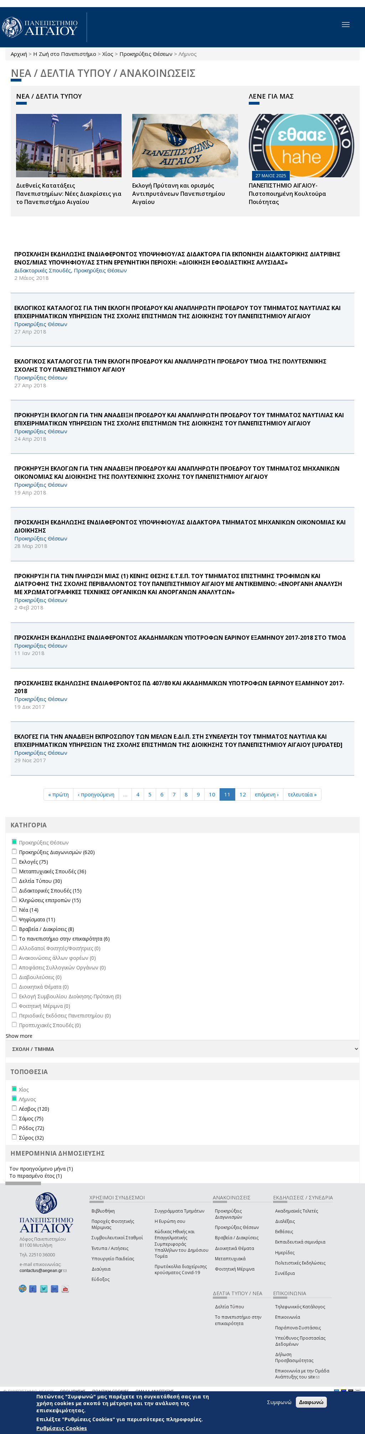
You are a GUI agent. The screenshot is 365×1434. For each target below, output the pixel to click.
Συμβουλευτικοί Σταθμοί (117, 1238)
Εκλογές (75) (33, 861)
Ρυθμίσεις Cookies (61, 1428)
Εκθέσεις (284, 1232)
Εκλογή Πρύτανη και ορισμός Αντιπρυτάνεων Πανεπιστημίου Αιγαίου (178, 194)
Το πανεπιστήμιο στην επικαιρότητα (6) (64, 938)
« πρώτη (58, 794)
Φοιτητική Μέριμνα (235, 1269)
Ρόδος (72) (31, 1128)
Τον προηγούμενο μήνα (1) (41, 1168)
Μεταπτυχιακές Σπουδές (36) (52, 871)
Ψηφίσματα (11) (37, 919)
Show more (19, 1035)
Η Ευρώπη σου (170, 1221)
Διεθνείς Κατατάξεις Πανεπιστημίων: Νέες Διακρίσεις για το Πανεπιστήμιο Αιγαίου (69, 194)
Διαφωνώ (311, 1402)
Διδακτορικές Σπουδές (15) (50, 890)
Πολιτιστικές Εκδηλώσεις (300, 1263)
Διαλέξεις (285, 1221)
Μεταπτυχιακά (230, 1259)
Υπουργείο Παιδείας (113, 1259)
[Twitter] (44, 1289)
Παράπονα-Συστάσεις (298, 1328)
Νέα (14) (28, 909)
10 (212, 794)
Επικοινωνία (287, 1317)
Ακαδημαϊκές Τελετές (296, 1211)
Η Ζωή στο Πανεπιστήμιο (64, 53)
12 (243, 794)
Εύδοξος (100, 1279)
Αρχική (19, 53)
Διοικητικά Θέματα (234, 1248)
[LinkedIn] (54, 1289)
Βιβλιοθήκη (103, 1211)
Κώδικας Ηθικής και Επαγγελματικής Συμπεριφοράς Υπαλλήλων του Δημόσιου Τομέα (182, 1244)
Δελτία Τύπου (229, 1307)
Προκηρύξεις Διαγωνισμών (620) (57, 852)
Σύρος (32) (31, 1137)
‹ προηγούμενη (96, 794)
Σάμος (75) (31, 1118)
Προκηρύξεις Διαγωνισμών (228, 1214)
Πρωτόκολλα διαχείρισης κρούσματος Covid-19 (181, 1269)
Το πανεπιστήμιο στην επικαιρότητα (238, 1320)
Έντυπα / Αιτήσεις (110, 1248)
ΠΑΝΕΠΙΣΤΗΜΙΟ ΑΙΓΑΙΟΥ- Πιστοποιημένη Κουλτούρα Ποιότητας (287, 194)
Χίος (107, 53)
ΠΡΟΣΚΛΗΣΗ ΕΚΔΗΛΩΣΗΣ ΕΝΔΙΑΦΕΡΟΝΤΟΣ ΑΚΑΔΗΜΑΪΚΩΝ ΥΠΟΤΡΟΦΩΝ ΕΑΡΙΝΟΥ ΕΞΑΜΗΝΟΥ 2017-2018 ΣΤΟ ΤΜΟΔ (180, 638)
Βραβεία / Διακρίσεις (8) (46, 929)
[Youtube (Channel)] (65, 1289)
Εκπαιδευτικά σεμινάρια (300, 1242)
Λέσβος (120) (34, 1108)
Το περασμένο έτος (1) (35, 1175)
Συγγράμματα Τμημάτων (179, 1211)
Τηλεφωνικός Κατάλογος (300, 1307)
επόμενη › (267, 794)
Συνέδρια (285, 1273)
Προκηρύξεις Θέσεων (146, 53)
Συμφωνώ (279, 1402)
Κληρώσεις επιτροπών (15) (50, 900)
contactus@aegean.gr (43, 1270)
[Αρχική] (43, 27)
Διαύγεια (101, 1269)
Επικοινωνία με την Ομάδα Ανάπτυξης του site (302, 1374)
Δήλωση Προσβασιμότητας (294, 1357)
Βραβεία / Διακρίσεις (236, 1238)
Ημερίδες (284, 1253)
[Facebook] (33, 1289)
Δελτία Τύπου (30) (40, 881)
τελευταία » (302, 794)
